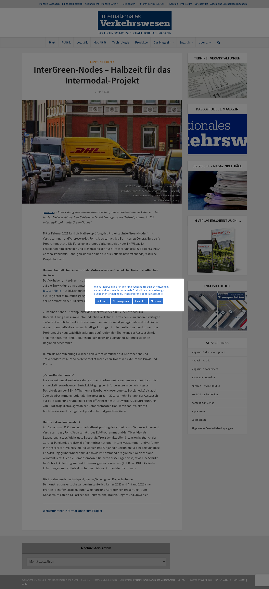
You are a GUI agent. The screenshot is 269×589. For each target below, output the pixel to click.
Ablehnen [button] (102, 301)
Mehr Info (156, 301)
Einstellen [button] (140, 301)
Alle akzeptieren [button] (121, 301)
